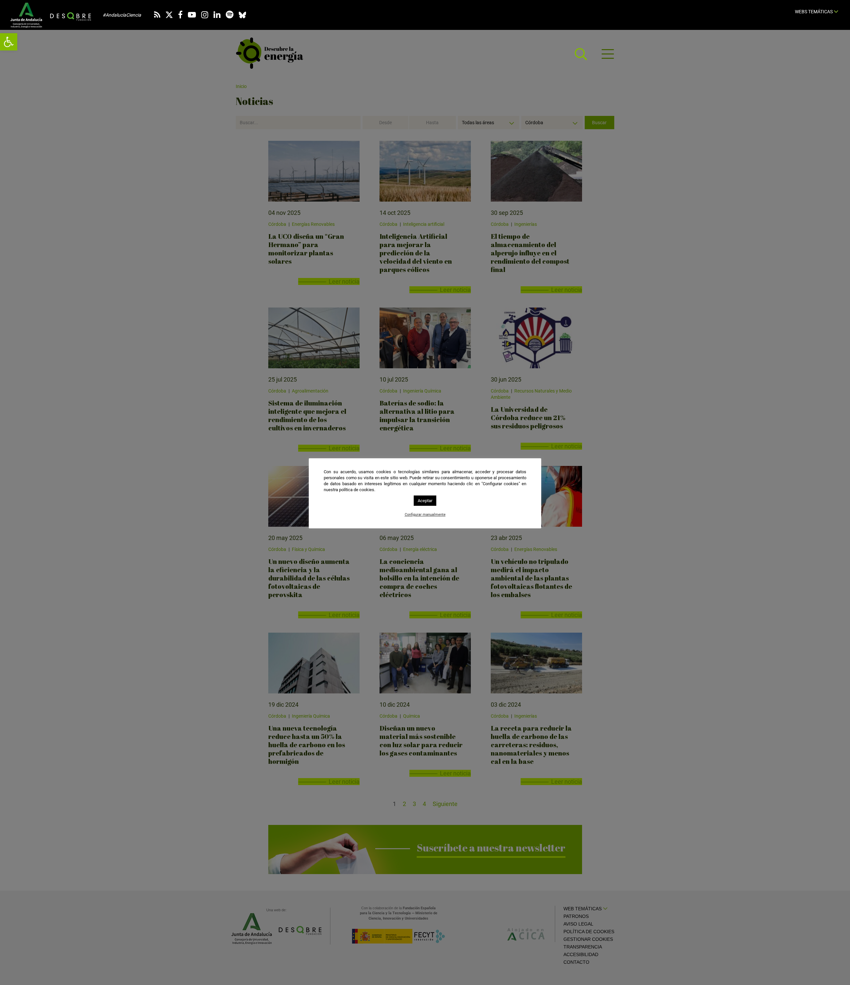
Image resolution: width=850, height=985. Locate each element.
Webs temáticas (814, 11)
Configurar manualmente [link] (425, 514)
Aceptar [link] (425, 500)
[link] (8, 41)
